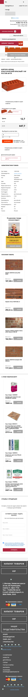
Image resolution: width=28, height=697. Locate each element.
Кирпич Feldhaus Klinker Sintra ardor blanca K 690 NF (13, 331)
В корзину (7, 141)
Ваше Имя (5, 522)
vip (21, 43)
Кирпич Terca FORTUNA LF (12, 301)
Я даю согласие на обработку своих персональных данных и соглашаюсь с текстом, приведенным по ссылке (15, 544)
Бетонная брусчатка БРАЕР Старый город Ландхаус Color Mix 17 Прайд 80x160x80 (13, 427)
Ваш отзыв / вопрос (7, 535)
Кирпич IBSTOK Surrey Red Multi (12, 273)
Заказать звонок (15, 246)
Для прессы (7, 660)
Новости (6, 657)
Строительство (8, 642)
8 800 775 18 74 (23, 6)
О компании (7, 655)
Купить (19, 280)
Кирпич (8, 59)
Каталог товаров (14, 563)
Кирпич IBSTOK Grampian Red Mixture (13, 360)
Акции (5, 634)
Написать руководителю (9, 39)
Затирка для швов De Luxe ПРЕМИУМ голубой (13, 397)
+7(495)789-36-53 (13, 590)
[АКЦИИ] (10, 52)
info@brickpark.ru (16, 592)
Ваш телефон (6, 528)
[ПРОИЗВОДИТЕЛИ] (16, 52)
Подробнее (14, 268)
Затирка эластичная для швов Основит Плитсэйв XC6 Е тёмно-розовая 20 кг (14, 485)
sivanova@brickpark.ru (14, 242)
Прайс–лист (7, 639)
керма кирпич (18, 173)
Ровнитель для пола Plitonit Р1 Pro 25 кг (13, 455)
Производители (9, 637)
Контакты (6, 667)
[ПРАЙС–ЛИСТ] (22, 52)
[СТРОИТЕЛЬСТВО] (16, 61)
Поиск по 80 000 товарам (17, 55)
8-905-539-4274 (14, 241)
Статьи (5, 662)
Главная (3, 59)
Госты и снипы (8, 665)
